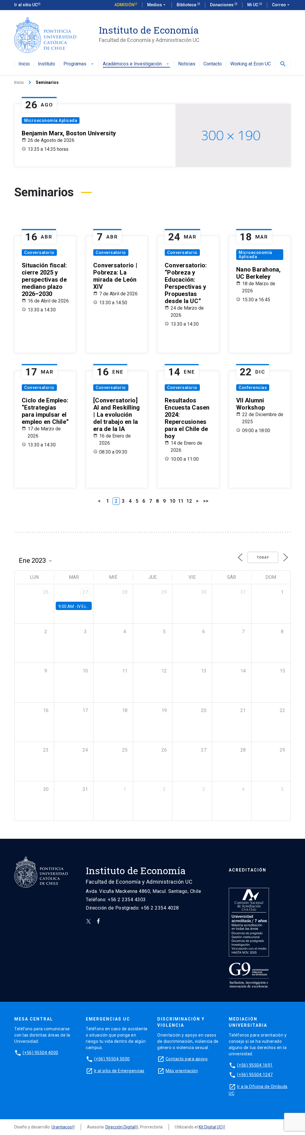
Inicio (24, 64)
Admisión (124, 4)
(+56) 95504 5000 (112, 1058)
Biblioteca (187, 4)
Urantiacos (62, 1127)
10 (172, 501)
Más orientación (182, 1070)
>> (205, 501)
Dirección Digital (120, 1127)
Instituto (46, 64)
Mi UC (253, 4)
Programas (79, 64)
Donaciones (222, 4)
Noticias (186, 64)
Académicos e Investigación (136, 64)
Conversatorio (39, 252)
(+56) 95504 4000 (40, 1052)
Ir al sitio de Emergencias (119, 1070)
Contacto (212, 64)
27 (85, 592)
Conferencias (253, 387)
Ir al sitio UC (26, 4)
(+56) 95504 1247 (255, 1075)
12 (189, 501)
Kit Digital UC (210, 1127)
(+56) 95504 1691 (255, 1065)
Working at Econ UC (250, 64)
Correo (281, 4)
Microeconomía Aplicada (50, 120)
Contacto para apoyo (187, 1058)
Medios (157, 4)
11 (180, 501)
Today (263, 557)
